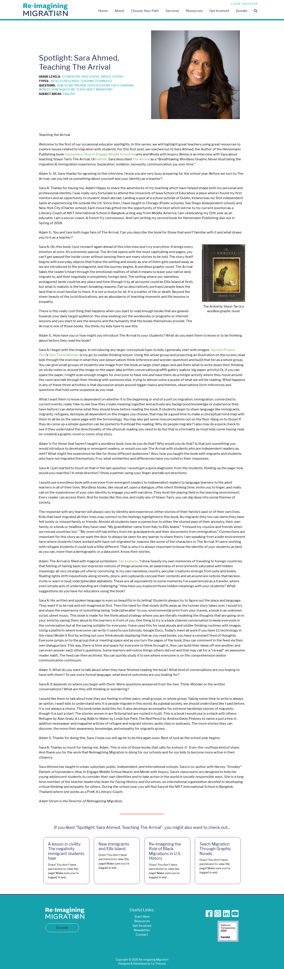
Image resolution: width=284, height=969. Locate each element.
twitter (101, 159)
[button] (256, 11)
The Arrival (141, 159)
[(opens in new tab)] (228, 931)
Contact (142, 934)
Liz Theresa (158, 963)
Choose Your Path (145, 11)
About (119, 11)
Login (236, 3)
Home (103, 11)
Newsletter (142, 930)
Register (250, 3)
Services (172, 11)
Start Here (142, 916)
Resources (194, 11)
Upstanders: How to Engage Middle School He (100, 154)
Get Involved (219, 11)
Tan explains (128, 561)
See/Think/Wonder (64, 355)
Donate (241, 11)
